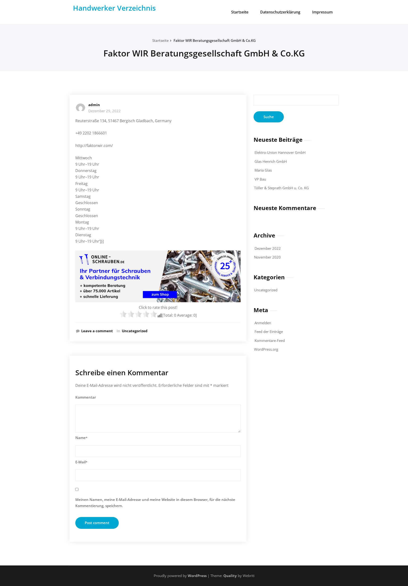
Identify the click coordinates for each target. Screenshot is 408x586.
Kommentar (85, 397)
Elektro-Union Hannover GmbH (280, 152)
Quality (230, 575)
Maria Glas (263, 170)
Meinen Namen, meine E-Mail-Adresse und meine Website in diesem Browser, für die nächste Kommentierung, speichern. (155, 502)
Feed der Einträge (269, 331)
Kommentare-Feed (270, 340)
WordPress (197, 575)
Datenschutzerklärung (280, 12)
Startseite (239, 12)
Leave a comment (97, 330)
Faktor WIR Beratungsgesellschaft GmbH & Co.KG (215, 40)
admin (94, 104)
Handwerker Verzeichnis (114, 8)
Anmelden (263, 322)
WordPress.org (266, 349)
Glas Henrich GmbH (271, 161)
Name (81, 437)
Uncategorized (135, 330)
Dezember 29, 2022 (104, 110)
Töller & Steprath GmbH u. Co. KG (281, 187)
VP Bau (260, 179)
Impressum (322, 12)
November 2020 (267, 257)
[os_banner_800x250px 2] (158, 276)
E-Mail (81, 462)
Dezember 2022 (268, 248)
